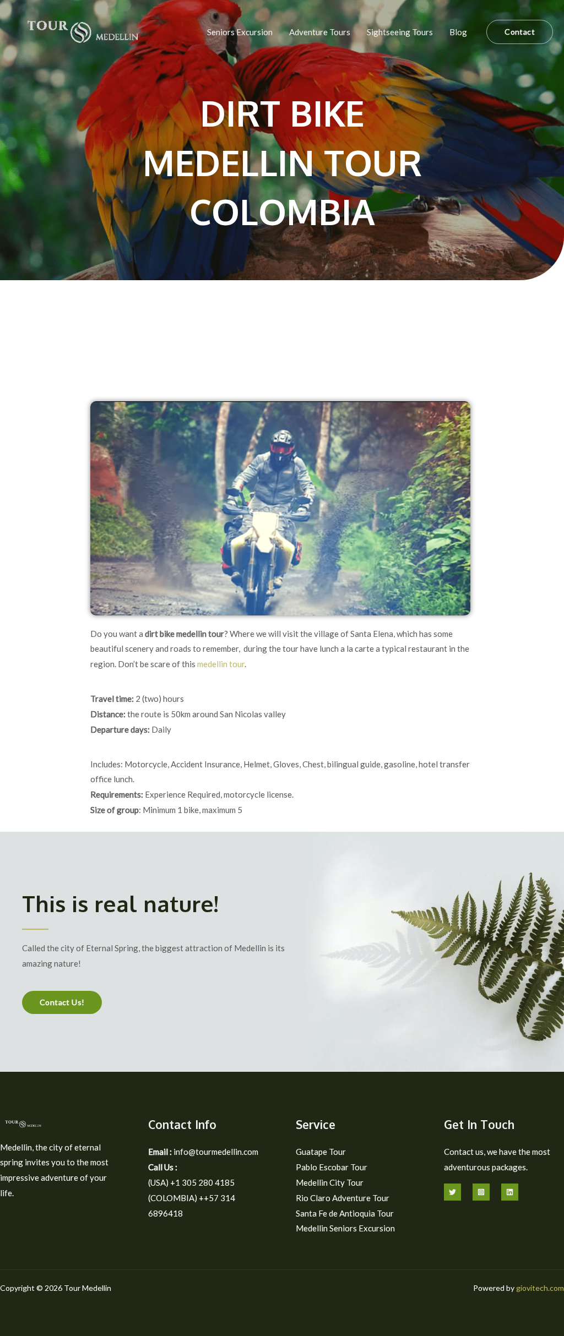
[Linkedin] (509, 1192)
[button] (519, 32)
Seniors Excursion (240, 32)
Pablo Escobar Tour (331, 1167)
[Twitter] (452, 1192)
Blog (458, 32)
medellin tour (221, 664)
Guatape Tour (321, 1152)
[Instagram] (481, 1192)
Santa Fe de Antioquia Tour (345, 1213)
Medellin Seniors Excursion (345, 1228)
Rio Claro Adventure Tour (342, 1198)
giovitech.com (540, 1288)
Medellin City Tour (330, 1182)
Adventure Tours (319, 32)
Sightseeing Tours (400, 32)
